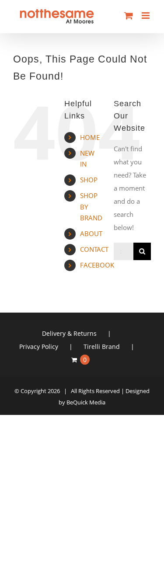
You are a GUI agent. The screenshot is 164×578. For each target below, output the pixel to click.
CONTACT (94, 249)
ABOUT (91, 233)
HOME (90, 137)
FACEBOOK (97, 265)
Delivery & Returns (69, 333)
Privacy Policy (38, 346)
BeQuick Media (85, 402)
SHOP (89, 179)
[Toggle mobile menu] (146, 15)
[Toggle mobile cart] (128, 15)
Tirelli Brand (102, 346)
